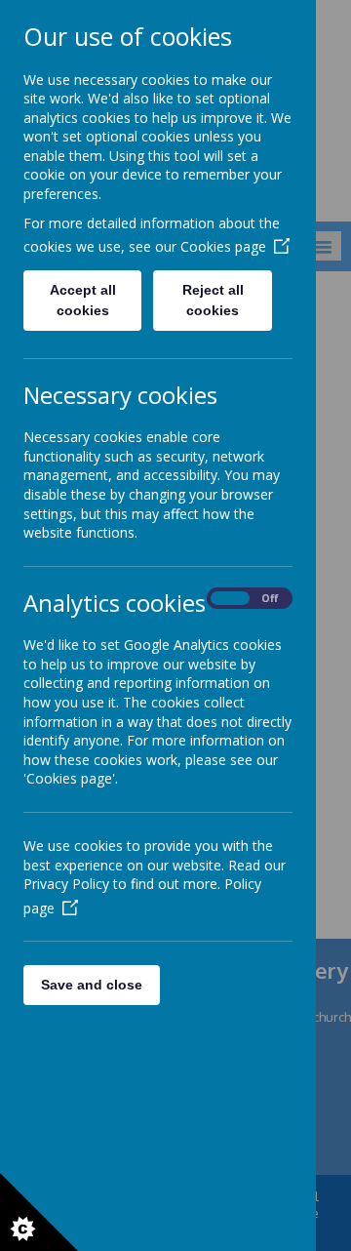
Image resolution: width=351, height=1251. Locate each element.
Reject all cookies (213, 300)
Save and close (91, 984)
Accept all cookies (83, 300)
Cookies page (223, 246)
